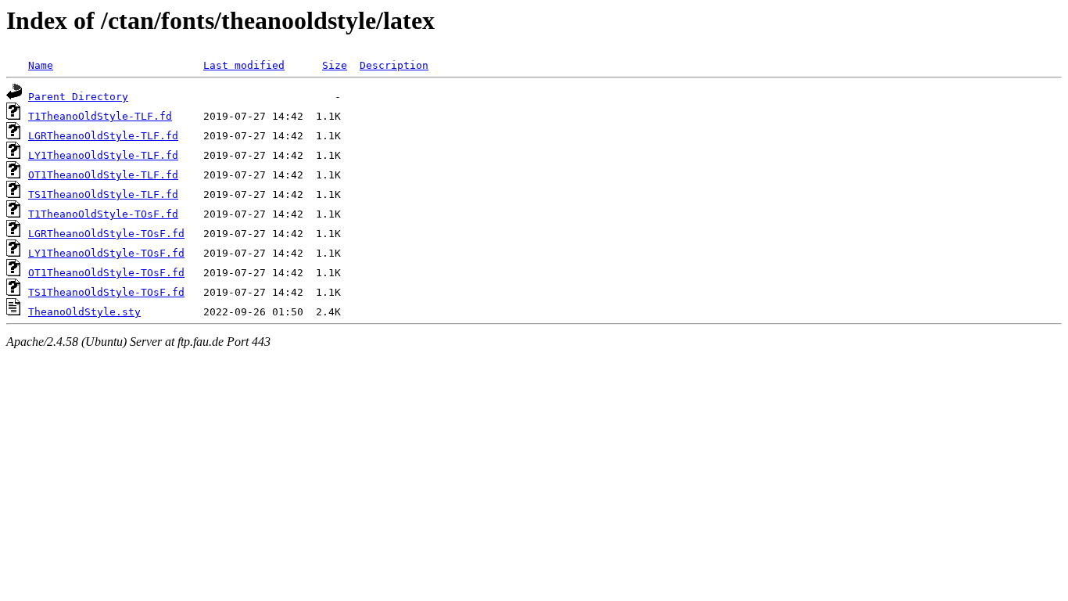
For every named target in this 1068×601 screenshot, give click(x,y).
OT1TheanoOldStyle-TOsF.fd (106, 273)
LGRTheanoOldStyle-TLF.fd (103, 136)
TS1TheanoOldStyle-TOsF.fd (106, 292)
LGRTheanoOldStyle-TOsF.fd (106, 233)
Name (40, 65)
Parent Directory (78, 97)
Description (394, 65)
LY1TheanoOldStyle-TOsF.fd (106, 253)
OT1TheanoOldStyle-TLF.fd (103, 175)
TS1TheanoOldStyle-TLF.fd (103, 194)
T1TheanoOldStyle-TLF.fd (100, 116)
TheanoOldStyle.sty (84, 312)
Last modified (244, 65)
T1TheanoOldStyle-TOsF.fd (103, 214)
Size (334, 65)
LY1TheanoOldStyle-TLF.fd (103, 155)
